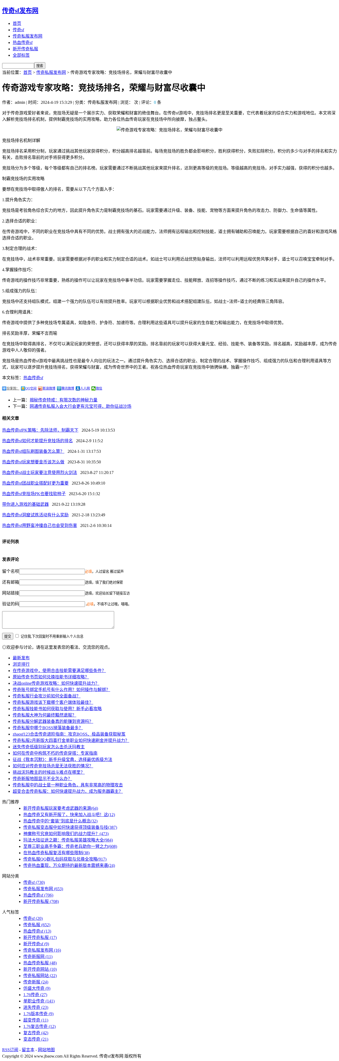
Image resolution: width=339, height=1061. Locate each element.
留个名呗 (10, 571)
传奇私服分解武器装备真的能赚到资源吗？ (53, 721)
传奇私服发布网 (27, 36)
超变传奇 (35, 1020)
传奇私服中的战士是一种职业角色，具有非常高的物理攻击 (68, 785)
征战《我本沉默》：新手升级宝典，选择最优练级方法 (62, 759)
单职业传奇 (39, 1001)
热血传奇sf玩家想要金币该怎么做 (33, 462)
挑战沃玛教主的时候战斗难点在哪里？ (49, 772)
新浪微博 (49, 388)
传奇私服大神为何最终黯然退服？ (44, 715)
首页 (17, 23)
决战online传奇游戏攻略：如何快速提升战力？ (56, 683)
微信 (99, 388)
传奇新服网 (37, 956)
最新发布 (21, 658)
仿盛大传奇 (36, 988)
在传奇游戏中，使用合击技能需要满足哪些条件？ (59, 670)
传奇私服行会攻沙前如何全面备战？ (47, 696)
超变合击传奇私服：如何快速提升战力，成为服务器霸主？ (68, 791)
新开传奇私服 (25, 49)
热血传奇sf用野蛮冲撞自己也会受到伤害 (39, 525)
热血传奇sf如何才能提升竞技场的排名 (37, 440)
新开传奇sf (36, 944)
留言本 (28, 1049)
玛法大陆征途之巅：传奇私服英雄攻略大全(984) (68, 840)
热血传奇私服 (40, 963)
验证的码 (10, 604)
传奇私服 (36, 925)
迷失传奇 (35, 1007)
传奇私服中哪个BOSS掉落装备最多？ (48, 728)
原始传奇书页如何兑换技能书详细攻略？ (51, 677)
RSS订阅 (10, 1049)
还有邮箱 (10, 582)
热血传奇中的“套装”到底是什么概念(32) (60, 821)
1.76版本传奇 (38, 1013)
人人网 (85, 388)
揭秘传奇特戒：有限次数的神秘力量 (63, 400)
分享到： (13, 388)
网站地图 (46, 1049)
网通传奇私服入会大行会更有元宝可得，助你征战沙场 (80, 406)
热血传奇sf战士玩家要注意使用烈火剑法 (39, 472)
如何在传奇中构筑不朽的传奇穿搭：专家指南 (55, 753)
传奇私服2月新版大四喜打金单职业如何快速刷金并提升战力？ (71, 740)
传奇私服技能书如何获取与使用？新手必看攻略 (57, 708)
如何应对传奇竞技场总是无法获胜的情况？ (53, 766)
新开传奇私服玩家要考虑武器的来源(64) (60, 808)
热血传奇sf (23, 42)
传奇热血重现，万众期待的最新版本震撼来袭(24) (69, 865)
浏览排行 (21, 664)
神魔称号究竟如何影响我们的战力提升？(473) (66, 833)
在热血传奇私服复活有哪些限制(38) (56, 852)
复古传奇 (35, 1033)
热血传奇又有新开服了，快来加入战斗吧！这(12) (69, 814)
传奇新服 (35, 982)
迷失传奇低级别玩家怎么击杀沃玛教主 (49, 747)
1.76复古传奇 (39, 1026)
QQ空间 (31, 388)
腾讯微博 (67, 388)
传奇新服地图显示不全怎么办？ (42, 778)
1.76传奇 (35, 994)
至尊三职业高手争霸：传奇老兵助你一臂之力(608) (70, 846)
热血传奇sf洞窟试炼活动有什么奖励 (35, 515)
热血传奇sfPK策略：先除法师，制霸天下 (40, 430)
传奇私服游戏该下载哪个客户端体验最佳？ (53, 702)
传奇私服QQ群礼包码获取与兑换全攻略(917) (64, 859)
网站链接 (10, 593)
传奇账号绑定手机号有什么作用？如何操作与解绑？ (61, 689)
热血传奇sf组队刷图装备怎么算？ (33, 451)
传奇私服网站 (40, 975)
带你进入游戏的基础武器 (25, 504)
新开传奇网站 (40, 969)
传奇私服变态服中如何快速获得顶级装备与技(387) (70, 827)
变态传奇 (35, 1039)
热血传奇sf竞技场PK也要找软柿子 (34, 493)
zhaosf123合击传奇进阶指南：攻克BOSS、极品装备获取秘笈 (69, 734)
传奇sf (18, 30)
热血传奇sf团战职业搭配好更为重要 (35, 483)
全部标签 (21, 55)
